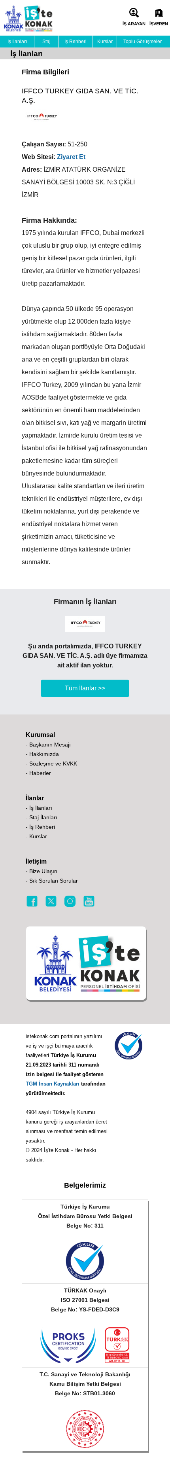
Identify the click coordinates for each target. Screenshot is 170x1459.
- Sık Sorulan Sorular (52, 880)
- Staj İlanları (41, 817)
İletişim (36, 861)
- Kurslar (36, 836)
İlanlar (35, 798)
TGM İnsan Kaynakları (52, 1084)
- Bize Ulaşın (41, 871)
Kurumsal (40, 734)
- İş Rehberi (40, 827)
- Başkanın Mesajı (48, 744)
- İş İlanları (39, 808)
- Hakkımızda (42, 754)
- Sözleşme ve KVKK (51, 763)
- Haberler (38, 773)
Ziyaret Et (71, 156)
